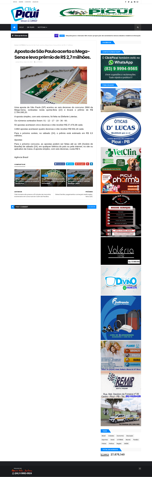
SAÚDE (126, 443)
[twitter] (128, 2)
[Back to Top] (140, 468)
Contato (28, 2)
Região (119, 443)
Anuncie (35, 2)
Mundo (128, 440)
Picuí (21, 27)
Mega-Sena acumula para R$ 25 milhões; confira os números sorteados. (53, 181)
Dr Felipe (30, 27)
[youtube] (131, 2)
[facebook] (125, 2)
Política (111, 443)
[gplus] (137, 2)
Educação (129, 436)
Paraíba (135, 440)
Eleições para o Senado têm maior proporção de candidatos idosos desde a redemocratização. (91, 36)
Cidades (111, 436)
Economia (120, 436)
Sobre (21, 2)
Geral (50, 35)
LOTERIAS (22, 45)
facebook (91, 207)
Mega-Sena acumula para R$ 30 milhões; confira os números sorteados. (27, 181)
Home (16, 45)
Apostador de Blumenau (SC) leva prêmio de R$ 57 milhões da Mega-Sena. (79, 181)
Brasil (103, 436)
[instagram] (134, 2)
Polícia (104, 443)
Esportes (105, 440)
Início (15, 2)
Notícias (42, 27)
